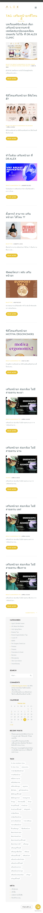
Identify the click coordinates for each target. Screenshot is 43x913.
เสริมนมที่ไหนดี (15, 855)
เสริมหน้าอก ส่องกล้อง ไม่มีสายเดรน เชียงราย (20, 566)
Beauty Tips (9, 64)
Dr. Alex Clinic (15, 767)
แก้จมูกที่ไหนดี (15, 878)
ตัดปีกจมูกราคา (15, 798)
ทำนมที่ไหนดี (15, 805)
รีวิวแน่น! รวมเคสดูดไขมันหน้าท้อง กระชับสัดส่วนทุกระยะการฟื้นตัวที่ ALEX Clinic (22, 750)
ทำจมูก (13, 802)
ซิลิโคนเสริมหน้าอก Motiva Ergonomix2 (20, 333)
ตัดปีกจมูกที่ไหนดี (16, 794)
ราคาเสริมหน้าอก (16, 825)
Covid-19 (14, 638)
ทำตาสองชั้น (21, 802)
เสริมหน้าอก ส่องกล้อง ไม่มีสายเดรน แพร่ (20, 508)
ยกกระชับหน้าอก (16, 821)
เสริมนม (26, 852)
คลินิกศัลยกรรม (15, 782)
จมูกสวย (25, 786)
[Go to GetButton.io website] (38, 911)
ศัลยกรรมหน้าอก (16, 836)
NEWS (13, 641)
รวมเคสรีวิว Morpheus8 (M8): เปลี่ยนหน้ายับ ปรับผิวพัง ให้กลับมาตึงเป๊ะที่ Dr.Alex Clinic (21, 743)
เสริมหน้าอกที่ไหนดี (17, 863)
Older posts (30, 613)
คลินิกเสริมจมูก (15, 786)
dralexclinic (25, 767)
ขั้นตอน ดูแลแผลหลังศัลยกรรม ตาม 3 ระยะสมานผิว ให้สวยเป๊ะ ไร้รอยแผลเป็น (22, 736)
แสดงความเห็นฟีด (16, 895)
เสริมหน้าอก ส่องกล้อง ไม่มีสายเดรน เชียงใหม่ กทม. (22, 688)
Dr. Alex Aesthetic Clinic (18, 763)
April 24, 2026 (11, 127)
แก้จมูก (28, 875)
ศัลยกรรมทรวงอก (16, 832)
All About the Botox (17, 626)
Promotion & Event (17, 652)
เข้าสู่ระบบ (14, 889)
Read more (11, 78)
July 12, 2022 (25, 361)
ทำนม (29, 802)
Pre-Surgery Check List (18, 643)
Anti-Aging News (16, 629)
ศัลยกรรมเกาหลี (15, 844)
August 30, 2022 (26, 185)
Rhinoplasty (15, 658)
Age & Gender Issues (17, 623)
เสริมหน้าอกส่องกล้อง (17, 875)
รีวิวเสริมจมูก (15, 828)
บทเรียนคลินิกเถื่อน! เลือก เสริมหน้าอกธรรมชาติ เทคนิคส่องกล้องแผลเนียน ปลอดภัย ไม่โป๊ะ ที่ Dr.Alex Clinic (21, 31)
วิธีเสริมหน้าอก (25, 828)
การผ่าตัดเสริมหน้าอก (17, 771)
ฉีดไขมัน (13, 790)
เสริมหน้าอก (26, 855)
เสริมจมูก (26, 844)
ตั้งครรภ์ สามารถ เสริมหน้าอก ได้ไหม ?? (18, 216)
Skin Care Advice (16, 661)
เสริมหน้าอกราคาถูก (17, 871)
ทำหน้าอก (24, 805)
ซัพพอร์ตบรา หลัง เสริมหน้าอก (18, 274)
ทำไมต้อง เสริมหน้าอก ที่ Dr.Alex (19, 157)
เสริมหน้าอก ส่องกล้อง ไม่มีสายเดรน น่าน (20, 449)
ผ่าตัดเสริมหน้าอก (16, 817)
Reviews (19, 66)
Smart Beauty (26, 66)
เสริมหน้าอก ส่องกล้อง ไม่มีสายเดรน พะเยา (20, 391)
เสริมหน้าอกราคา (16, 867)
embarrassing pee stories (19, 686)
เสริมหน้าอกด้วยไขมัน (17, 859)
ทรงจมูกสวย (26, 798)
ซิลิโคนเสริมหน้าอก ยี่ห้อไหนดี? (21, 97)
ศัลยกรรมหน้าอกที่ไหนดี (18, 840)
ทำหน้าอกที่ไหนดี (16, 809)
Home (19, 21)
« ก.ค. (11, 725)
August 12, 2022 (18, 244)
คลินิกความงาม (15, 778)
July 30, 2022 (17, 302)
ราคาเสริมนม (28, 821)
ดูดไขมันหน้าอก (23, 790)
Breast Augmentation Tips (20, 64)
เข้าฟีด (13, 892)
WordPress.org (15, 898)
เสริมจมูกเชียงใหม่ (16, 852)
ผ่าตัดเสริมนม (15, 813)
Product (14, 66)
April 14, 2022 (26, 419)
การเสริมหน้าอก (15, 775)
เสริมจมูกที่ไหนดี (16, 848)
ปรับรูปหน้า (27, 809)
